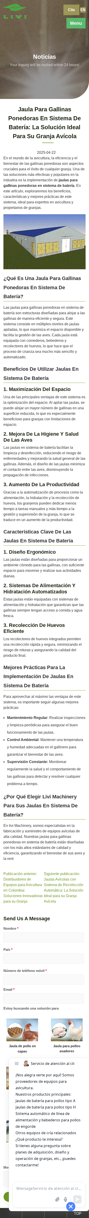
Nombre (10, 928)
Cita (71, 10)
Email (9, 989)
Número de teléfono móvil (25, 971)
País (8, 949)
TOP (77, 1213)
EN (83, 10)
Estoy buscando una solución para (31, 1008)
